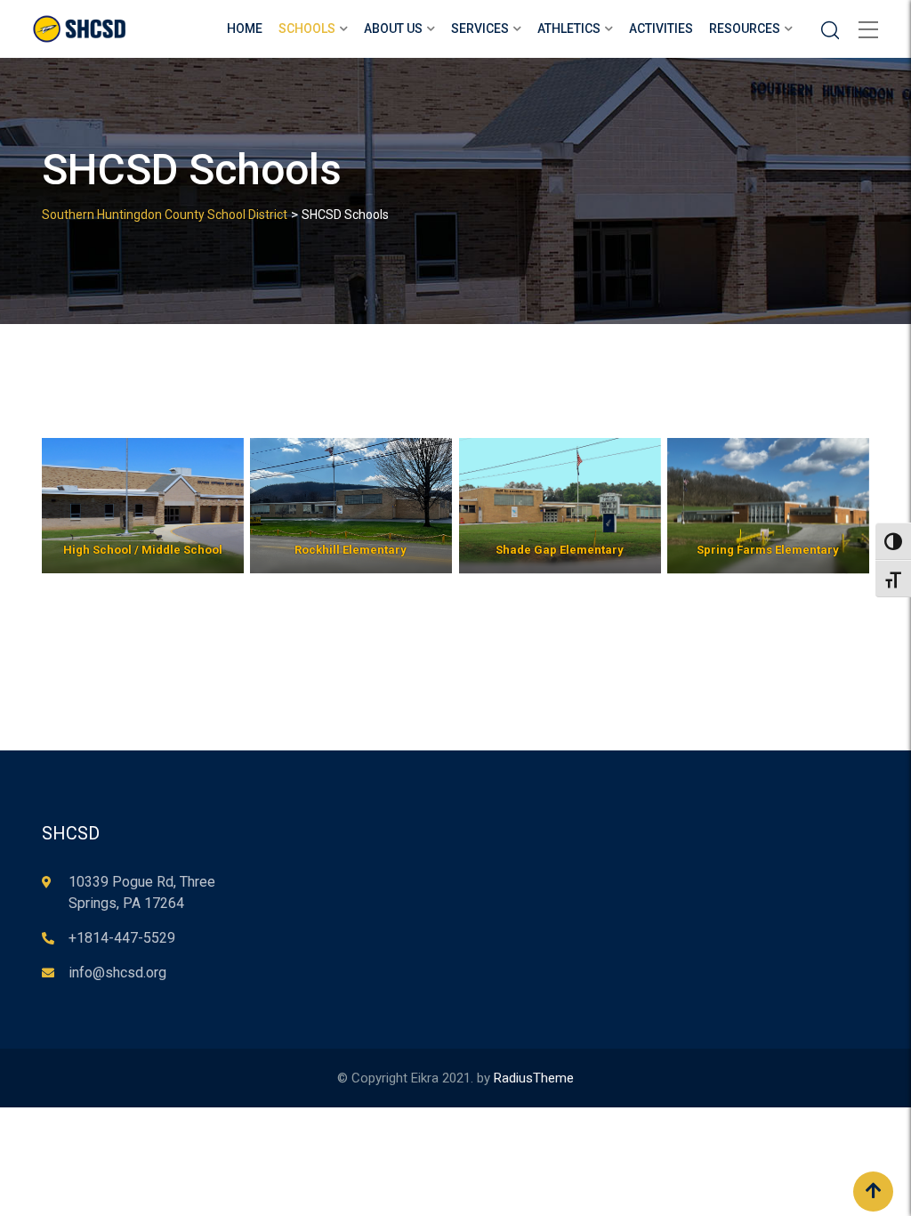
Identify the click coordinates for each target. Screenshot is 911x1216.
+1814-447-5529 (122, 937)
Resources (744, 28)
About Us (393, 28)
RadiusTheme (534, 1078)
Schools (306, 28)
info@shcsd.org (117, 972)
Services (480, 28)
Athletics (569, 28)
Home (244, 28)
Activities (661, 28)
